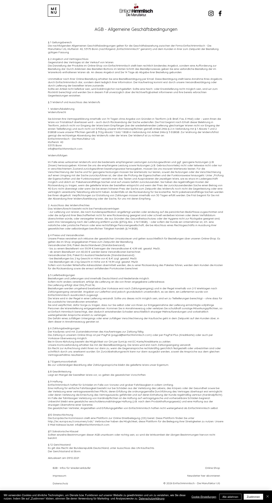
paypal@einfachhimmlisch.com (131, 335)
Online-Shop (212, 468)
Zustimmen (253, 497)
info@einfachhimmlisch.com (65, 148)
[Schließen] (267, 496)
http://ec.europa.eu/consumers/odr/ (70, 421)
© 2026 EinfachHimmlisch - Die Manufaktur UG (191, 483)
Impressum (59, 475)
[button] (54, 11)
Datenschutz (60, 483)
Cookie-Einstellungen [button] (204, 497)
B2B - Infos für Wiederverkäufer (72, 468)
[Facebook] (220, 13)
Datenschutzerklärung (151, 498)
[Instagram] (211, 13)
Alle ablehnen (230, 497)
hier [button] (203, 475)
